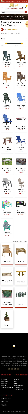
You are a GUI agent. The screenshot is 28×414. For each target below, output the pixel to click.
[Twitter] (12, 369)
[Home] (3, 16)
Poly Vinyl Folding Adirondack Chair (21, 106)
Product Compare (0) (12, 29)
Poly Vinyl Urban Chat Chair (7, 191)
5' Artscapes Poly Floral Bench (21, 212)
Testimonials (17, 387)
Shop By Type (4, 385)
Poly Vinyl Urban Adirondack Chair (21, 148)
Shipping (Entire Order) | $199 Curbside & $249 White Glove (15, 1)
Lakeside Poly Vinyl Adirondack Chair (21, 64)
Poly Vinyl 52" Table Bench (21, 127)
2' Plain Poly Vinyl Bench (21, 85)
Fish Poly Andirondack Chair (7, 233)
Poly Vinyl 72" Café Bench (21, 169)
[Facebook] (9, 369)
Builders (16, 383)
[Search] (26, 12)
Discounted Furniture (19, 385)
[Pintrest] (15, 369)
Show (2, 33)
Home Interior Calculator (7, 387)
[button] (2, 7)
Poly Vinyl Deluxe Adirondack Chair (7, 127)
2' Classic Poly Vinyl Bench (7, 106)
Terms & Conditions (18, 389)
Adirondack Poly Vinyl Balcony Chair (7, 64)
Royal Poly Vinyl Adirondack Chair (7, 85)
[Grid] (2, 29)
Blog (15, 381)
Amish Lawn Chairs (7, 18)
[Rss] (18, 369)
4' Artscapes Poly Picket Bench (7, 212)
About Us (16, 379)
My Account (4, 379)
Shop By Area (9, 16)
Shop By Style (4, 383)
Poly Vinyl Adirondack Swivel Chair (21, 191)
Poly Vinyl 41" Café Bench (7, 169)
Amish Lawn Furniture (21, 16)
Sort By (13, 33)
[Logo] (14, 6)
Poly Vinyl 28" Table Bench (7, 148)
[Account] (23, 7)
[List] (5, 29)
